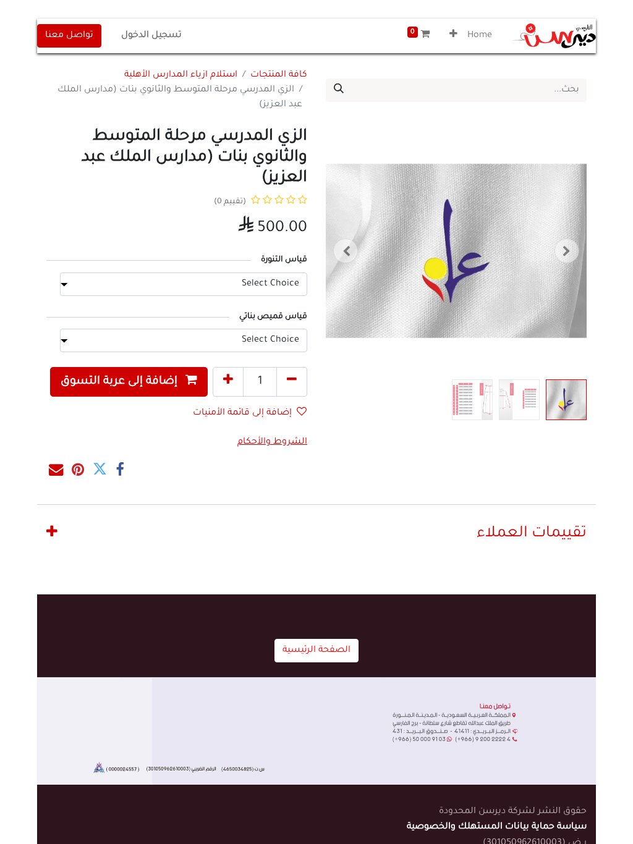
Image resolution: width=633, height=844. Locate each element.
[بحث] (339, 90)
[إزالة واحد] (291, 382)
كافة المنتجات (278, 75)
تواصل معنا (69, 36)
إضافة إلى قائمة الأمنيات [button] (242, 413)
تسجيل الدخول (151, 36)
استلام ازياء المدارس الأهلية (180, 75)
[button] (453, 35)
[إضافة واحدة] (228, 382)
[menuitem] (479, 35)
